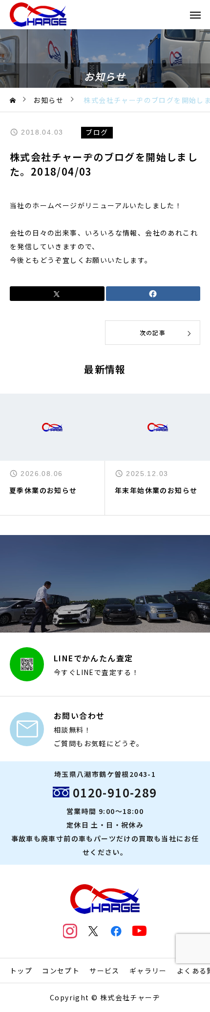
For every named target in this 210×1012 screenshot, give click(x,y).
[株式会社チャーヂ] (38, 14)
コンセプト (61, 970)
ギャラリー (148, 970)
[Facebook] (116, 931)
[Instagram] (70, 931)
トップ (21, 970)
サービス (104, 970)
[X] (93, 931)
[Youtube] (139, 931)
